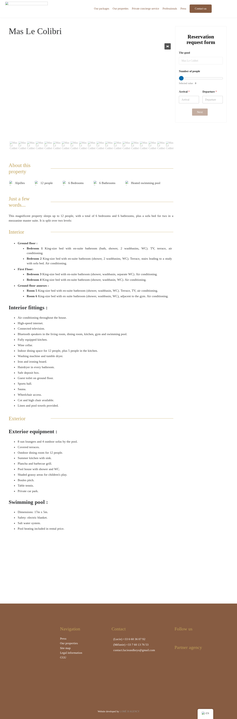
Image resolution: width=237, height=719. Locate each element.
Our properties (69, 643)
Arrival (184, 91)
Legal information (71, 652)
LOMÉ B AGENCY (129, 711)
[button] (167, 46)
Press (63, 638)
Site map (65, 648)
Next (200, 112)
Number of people (189, 71)
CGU (63, 657)
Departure (209, 91)
